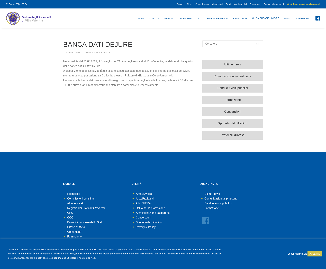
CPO (70, 212)
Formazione (255, 4)
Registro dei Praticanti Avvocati (86, 208)
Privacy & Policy (146, 227)
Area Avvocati (144, 193)
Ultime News (212, 193)
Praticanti (186, 18)
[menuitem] (181, 4)
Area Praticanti (145, 198)
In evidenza (103, 53)
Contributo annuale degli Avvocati (303, 4)
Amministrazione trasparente (153, 212)
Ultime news (232, 64)
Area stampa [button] (240, 18)
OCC (199, 18)
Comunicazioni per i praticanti (209, 4)
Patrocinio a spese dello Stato (85, 222)
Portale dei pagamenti (274, 4)
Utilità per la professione (150, 208)
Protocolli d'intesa (232, 135)
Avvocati (169, 18)
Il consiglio (73, 193)
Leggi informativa (297, 253)
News (189, 4)
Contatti (180, 4)
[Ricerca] (232, 43)
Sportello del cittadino (232, 123)
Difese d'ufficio (76, 227)
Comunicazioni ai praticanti (232, 76)
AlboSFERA (143, 203)
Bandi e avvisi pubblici (236, 4)
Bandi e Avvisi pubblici (233, 88)
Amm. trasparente (217, 18)
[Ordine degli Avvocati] (28, 18)
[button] (315, 18)
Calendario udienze (267, 18)
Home (141, 18)
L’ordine (154, 18)
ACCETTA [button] (315, 254)
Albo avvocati (75, 203)
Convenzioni (232, 111)
